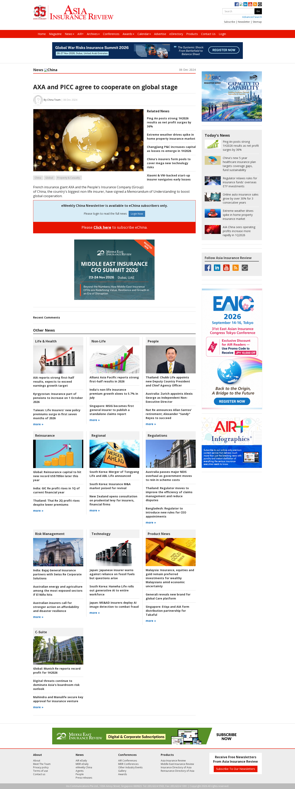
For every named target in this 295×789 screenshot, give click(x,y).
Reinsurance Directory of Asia (177, 771)
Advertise (160, 34)
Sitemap (257, 22)
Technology (101, 534)
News (68, 34)
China (38, 177)
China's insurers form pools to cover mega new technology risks (169, 163)
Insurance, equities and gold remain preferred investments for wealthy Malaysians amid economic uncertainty (170, 578)
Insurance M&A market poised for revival (110, 486)
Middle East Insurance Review (177, 764)
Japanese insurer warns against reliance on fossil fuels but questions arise (112, 574)
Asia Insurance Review (173, 760)
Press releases (84, 777)
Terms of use (40, 771)
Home (42, 34)
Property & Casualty (68, 177)
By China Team (52, 99)
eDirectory (176, 34)
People (153, 341)
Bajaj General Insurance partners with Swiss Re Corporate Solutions (57, 574)
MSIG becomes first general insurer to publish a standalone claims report (112, 410)
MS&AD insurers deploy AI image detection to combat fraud (114, 605)
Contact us (39, 774)
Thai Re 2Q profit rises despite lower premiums (56, 502)
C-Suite (41, 632)
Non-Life (99, 341)
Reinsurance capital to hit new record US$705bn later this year (57, 476)
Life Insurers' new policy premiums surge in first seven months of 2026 (56, 414)
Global (49, 177)
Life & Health (46, 341)
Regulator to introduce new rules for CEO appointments (166, 512)
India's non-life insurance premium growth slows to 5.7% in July (114, 394)
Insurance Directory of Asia (176, 767)
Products (192, 34)
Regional (99, 435)
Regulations (157, 435)
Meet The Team (42, 764)
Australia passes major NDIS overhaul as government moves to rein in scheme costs (169, 476)
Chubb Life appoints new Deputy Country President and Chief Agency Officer (168, 381)
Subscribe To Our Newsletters (235, 769)
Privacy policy (41, 767)
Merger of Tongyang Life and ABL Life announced (114, 474)
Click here (102, 227)
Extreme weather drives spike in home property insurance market (171, 136)
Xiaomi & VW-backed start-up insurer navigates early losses (169, 177)
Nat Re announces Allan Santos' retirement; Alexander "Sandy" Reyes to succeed (169, 414)
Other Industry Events (130, 767)
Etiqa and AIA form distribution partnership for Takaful (167, 611)
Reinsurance (45, 435)
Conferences (111, 34)
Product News (159, 534)
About (36, 760)
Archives (92, 34)
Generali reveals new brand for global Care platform (168, 596)
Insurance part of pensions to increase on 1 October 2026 (58, 398)
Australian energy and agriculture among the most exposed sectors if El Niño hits (57, 590)
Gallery (122, 771)
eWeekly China (84, 767)
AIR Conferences (127, 760)
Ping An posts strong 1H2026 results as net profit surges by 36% (169, 122)
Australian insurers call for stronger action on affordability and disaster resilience (56, 607)
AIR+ (80, 34)
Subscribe (229, 22)
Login (222, 34)
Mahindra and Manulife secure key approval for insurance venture (58, 699)
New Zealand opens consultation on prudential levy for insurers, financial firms (113, 500)
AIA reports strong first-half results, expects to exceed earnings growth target (53, 381)
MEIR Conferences (128, 764)
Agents (79, 771)
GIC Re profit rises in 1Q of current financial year (56, 490)
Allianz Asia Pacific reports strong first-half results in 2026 (114, 379)
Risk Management (50, 534)
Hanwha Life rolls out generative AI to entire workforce (112, 590)
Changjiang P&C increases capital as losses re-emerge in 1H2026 (171, 149)
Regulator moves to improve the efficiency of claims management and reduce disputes (169, 494)
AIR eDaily (81, 760)
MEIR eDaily (82, 764)
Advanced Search (252, 17)
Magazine (55, 34)
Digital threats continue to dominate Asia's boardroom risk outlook (56, 685)
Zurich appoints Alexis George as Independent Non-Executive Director (169, 398)
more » (38, 424)
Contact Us (208, 34)
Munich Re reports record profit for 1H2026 (56, 670)
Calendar (143, 34)
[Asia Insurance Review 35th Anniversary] (73, 12)
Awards (127, 34)
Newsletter (244, 22)
